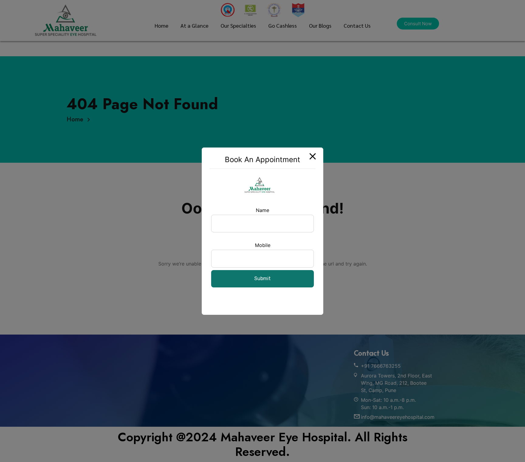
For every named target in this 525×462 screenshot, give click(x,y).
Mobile (262, 245)
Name (262, 210)
